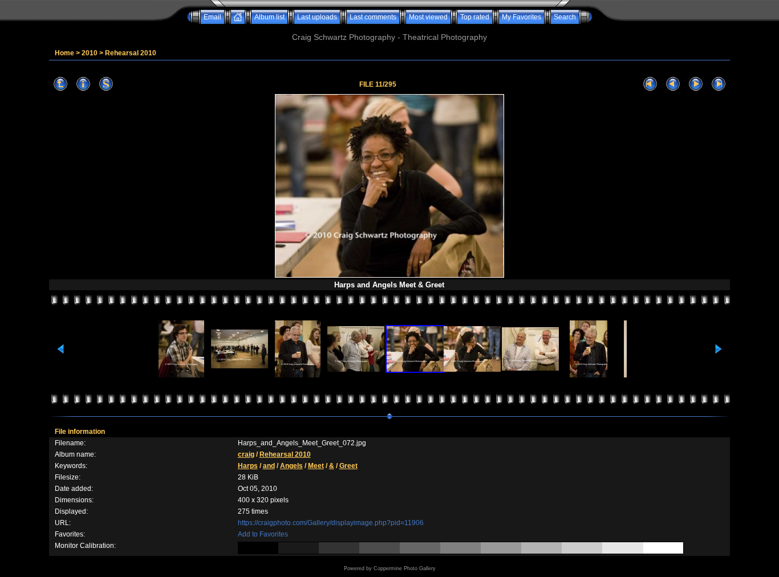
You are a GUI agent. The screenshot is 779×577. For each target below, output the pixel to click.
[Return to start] (650, 84)
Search (565, 17)
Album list (269, 17)
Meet (316, 466)
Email (212, 17)
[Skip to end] (718, 84)
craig (246, 454)
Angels (291, 466)
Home (64, 53)
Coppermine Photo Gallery (405, 568)
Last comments (373, 17)
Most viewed (428, 17)
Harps (248, 466)
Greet (348, 466)
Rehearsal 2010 (130, 53)
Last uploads (317, 17)
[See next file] (695, 84)
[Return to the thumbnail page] (60, 84)
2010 (90, 53)
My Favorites (521, 17)
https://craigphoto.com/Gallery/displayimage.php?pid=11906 (331, 523)
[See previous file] (673, 84)
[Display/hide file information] (83, 84)
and (269, 466)
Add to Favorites (263, 534)
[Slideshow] (106, 84)
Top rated (474, 17)
